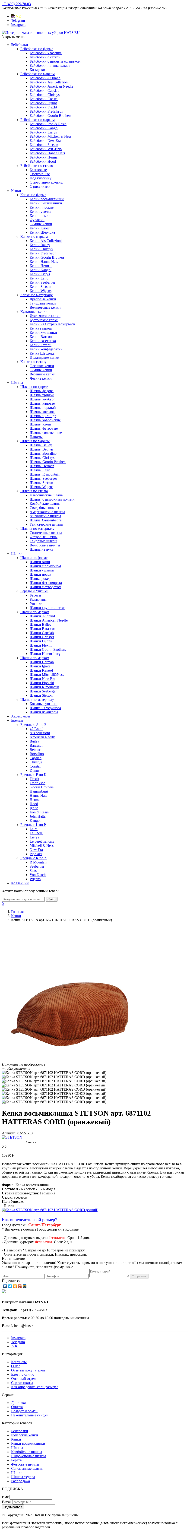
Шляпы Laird (40, 470)
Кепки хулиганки (43, 332)
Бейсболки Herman (44, 157)
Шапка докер (40, 579)
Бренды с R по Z (33, 858)
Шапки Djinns (41, 641)
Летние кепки (41, 378)
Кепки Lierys (40, 274)
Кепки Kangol (40, 270)
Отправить (139, 1276)
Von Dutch (38, 875)
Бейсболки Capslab (44, 90)
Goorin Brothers (42, 787)
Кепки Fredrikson (43, 253)
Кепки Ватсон (41, 337)
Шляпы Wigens (41, 487)
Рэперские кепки (24, 1435)
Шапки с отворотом (45, 587)
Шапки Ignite (40, 666)
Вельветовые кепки (45, 307)
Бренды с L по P (33, 825)
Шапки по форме (34, 558)
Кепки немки (40, 216)
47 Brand (36, 729)
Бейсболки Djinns (43, 103)
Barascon (36, 745)
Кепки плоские (42, 207)
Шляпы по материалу (37, 528)
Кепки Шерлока (42, 232)
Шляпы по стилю (34, 491)
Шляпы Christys (42, 458)
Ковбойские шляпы (45, 503)
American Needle (42, 737)
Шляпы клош (40, 424)
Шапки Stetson (41, 695)
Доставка (18, 1403)
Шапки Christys (42, 637)
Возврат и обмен (24, 1411)
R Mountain (38, 862)
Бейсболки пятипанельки (50, 65)
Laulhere (36, 833)
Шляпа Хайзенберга (46, 520)
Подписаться (13, 1507)
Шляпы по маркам (35, 441)
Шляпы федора (42, 391)
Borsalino (37, 754)
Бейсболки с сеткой (45, 57)
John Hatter (38, 816)
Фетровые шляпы (43, 537)
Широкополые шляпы (28, 1456)
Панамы (36, 437)
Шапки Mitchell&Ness (47, 674)
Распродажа (20, 1481)
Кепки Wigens (40, 291)
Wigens (35, 879)
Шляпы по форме (34, 387)
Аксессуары (20, 716)
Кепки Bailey (40, 245)
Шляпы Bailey (41, 445)
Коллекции (20, 883)
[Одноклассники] (15, 1286)
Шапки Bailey (40, 624)
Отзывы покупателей (28, 1370)
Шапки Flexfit (40, 645)
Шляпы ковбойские (45, 420)
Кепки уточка (40, 211)
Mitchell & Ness (42, 845)
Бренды (17, 720)
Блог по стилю (22, 1374)
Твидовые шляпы (43, 541)
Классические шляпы (46, 495)
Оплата (17, 1407)
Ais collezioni (40, 733)
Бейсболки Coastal (44, 99)
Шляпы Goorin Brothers (48, 462)
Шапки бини (40, 562)
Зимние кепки (41, 224)
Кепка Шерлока (42, 353)
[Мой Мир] (24, 1286)
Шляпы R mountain (45, 474)
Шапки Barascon (43, 629)
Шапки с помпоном (45, 566)
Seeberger (37, 866)
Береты (35, 595)
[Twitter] (10, 1286)
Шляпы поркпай (43, 407)
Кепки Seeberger (42, 282)
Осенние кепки (42, 366)
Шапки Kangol (41, 670)
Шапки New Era (42, 679)
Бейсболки (19, 45)
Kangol (35, 820)
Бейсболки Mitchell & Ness (50, 136)
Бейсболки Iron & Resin (48, 124)
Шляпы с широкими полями (52, 499)
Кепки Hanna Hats (44, 261)
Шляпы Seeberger (43, 478)
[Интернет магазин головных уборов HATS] (41, 33)
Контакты (19, 1362)
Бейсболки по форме (36, 49)
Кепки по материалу (36, 295)
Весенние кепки (42, 374)
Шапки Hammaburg (45, 654)
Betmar (35, 750)
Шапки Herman (42, 662)
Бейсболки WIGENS (46, 149)
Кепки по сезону (33, 362)
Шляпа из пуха (41, 549)
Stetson (35, 871)
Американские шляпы (47, 512)
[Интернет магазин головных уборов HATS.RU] (4, 1292)
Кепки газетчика (43, 341)
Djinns (34, 770)
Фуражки (37, 220)
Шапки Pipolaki (42, 683)
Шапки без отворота (46, 583)
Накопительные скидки (29, 1415)
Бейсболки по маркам (37, 74)
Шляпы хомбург (42, 399)
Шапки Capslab (42, 633)
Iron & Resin (39, 812)
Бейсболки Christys (45, 95)
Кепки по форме (33, 195)
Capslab (35, 758)
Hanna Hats (38, 795)
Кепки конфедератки (46, 349)
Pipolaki (36, 854)
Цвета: (9, 1206)
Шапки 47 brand (42, 616)
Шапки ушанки (42, 570)
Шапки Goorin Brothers (48, 649)
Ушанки (36, 604)
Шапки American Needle (49, 620)
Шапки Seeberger (43, 691)
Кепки (16, 191)
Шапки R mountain (44, 687)
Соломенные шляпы (46, 533)
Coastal (35, 766)
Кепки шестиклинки (46, 203)
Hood (34, 804)
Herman (35, 800)
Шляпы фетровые (44, 428)
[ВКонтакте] (5, 1286)
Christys (36, 762)
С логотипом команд (46, 182)
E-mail (7, 1502)
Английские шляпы (45, 516)
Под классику (40, 178)
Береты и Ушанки (34, 591)
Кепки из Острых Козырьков (52, 324)
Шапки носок (40, 574)
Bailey (34, 741)
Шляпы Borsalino (43, 453)
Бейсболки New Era (45, 141)
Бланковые (38, 170)
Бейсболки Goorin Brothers (50, 115)
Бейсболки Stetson (44, 145)
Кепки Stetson (40, 287)
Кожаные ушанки (43, 704)
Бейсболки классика (46, 53)
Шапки (16, 553)
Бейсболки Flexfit (43, 107)
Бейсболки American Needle (51, 86)
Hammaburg (39, 791)
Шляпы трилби (42, 395)
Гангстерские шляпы (46, 524)
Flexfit (34, 779)
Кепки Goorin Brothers (47, 257)
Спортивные (40, 174)
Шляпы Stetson (41, 483)
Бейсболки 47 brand (45, 78)
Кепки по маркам (34, 236)
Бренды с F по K (33, 775)
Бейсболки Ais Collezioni (49, 82)
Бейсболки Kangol (44, 128)
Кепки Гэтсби (40, 345)
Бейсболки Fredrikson (46, 111)
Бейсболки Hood (43, 161)
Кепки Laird (39, 278)
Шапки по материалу (37, 699)
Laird (34, 829)
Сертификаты (22, 1383)
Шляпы (17, 382)
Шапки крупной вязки (47, 608)
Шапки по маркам (34, 612)
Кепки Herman (41, 266)
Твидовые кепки (43, 303)
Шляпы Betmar (41, 449)
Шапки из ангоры (44, 712)
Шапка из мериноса (45, 708)
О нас (15, 1366)
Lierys (34, 837)
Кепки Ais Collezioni (46, 241)
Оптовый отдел (23, 1379)
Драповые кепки (43, 299)
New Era (36, 850)
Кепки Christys (41, 249)
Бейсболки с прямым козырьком (55, 61)
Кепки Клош (40, 228)
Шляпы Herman (42, 466)
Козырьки (37, 70)
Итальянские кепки (45, 316)
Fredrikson (37, 783)
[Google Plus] (19, 1286)
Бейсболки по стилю (36, 166)
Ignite (34, 808)
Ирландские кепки (44, 357)
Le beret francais (42, 841)
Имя (5, 1497)
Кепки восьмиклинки (47, 199)
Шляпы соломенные (46, 433)
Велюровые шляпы (45, 545)
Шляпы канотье (42, 403)
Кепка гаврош (41, 328)
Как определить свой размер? (29, 1219)
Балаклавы (38, 599)
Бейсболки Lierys (43, 132)
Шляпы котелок (42, 412)
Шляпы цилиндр (43, 416)
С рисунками (40, 186)
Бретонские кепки (44, 320)
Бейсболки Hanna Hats (47, 153)
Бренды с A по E (33, 725)
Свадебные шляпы (44, 508)
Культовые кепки (34, 312)
